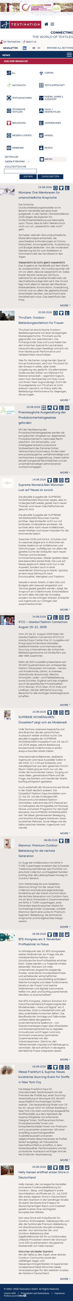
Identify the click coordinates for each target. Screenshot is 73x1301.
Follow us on (11, 1296)
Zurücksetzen (50, 176)
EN (39, 48)
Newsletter (10, 48)
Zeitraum (11, 157)
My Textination (12, 42)
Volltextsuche (15, 166)
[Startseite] (21, 25)
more (64, 305)
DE (34, 48)
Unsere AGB (10, 1293)
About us (31, 42)
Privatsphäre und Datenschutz (35, 1293)
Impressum (60, 1293)
